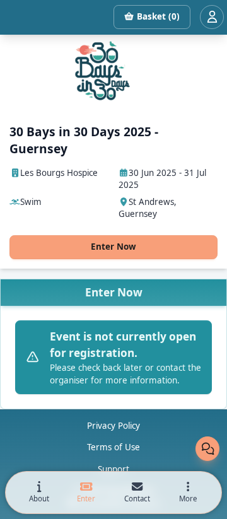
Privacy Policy (113, 425)
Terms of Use (113, 447)
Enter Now (113, 246)
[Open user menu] (212, 17)
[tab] (39, 492)
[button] (188, 492)
